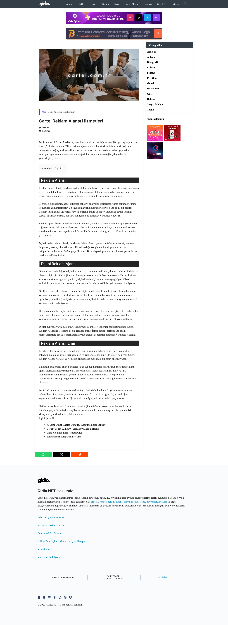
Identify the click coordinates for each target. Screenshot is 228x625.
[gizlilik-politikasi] (60, 597)
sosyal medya (131, 501)
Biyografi (152, 62)
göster (60, 168)
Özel (44, 112)
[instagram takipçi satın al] (155, 140)
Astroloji (152, 56)
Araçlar (69, 4)
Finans (94, 4)
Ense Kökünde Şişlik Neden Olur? (65, 432)
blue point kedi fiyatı (48, 556)
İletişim (175, 4)
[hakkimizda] (38, 597)
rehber (103, 501)
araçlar (94, 501)
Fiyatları (148, 4)
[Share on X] (61, 454)
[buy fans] (155, 157)
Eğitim (105, 4)
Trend (117, 4)
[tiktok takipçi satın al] (172, 140)
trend (142, 501)
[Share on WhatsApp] (43, 454)
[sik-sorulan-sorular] (49, 597)
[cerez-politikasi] (65, 597)
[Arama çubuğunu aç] (185, 4)
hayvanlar (152, 501)
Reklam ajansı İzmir (49, 406)
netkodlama (43, 549)
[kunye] (44, 597)
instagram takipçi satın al (51, 525)
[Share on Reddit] (79, 454)
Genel (160, 4)
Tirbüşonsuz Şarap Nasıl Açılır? (64, 436)
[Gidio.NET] (45, 4)
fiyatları (162, 501)
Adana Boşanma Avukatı (50, 517)
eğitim (111, 501)
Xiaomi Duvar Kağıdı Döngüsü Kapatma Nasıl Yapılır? (76, 424)
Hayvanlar (153, 88)
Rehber (82, 4)
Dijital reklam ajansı (72, 295)
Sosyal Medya (131, 4)
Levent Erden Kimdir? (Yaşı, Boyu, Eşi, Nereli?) (73, 428)
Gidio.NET (46, 128)
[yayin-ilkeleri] (54, 597)
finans (119, 501)
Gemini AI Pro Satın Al (50, 533)
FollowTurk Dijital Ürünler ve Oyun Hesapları (62, 541)
